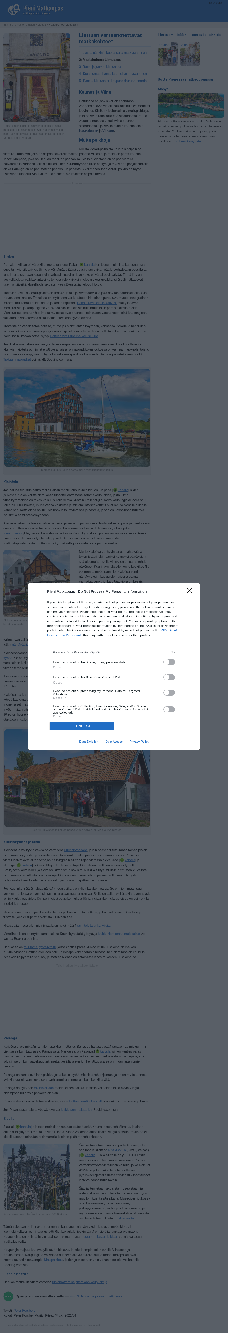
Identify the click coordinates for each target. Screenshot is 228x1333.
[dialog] (114, 666)
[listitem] (114, 652)
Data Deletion (88, 741)
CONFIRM (82, 726)
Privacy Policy (139, 741)
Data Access (114, 741)
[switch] (169, 662)
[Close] (191, 592)
